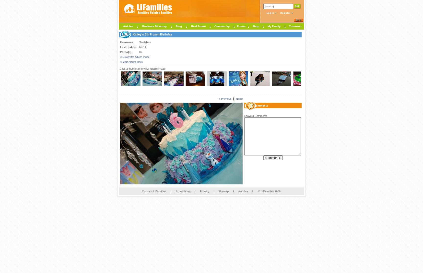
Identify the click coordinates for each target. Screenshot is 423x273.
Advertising (183, 191)
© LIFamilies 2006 (269, 191)
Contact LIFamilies (154, 191)
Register (285, 12)
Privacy (204, 191)
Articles (128, 26)
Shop (255, 26)
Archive (243, 191)
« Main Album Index (131, 61)
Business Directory (154, 26)
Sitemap (223, 191)
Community (222, 26)
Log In (271, 12)
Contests (295, 26)
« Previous (225, 98)
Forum (241, 26)
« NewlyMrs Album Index (135, 56)
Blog (179, 26)
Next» (239, 98)
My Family (274, 26)
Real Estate (198, 26)
